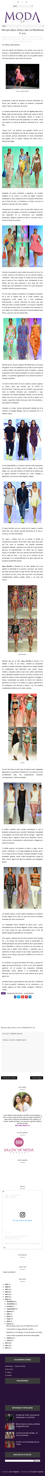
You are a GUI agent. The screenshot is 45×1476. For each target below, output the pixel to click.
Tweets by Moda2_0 (9, 1272)
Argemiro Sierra (6, 39)
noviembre (11, 1304)
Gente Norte (9, 1369)
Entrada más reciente (9, 1078)
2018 (7, 1292)
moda (42, 39)
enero (9, 1340)
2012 (7, 1348)
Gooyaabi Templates (36, 1472)
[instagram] (18, 2)
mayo (9, 1319)
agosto (9, 1311)
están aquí (31, 542)
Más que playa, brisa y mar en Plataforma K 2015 (18, 1027)
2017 (7, 1294)
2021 (7, 1284)
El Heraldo (8, 1375)
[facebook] (22, 2)
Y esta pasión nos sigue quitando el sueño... (20, 1329)
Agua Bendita (38, 37)
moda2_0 (16, 1243)
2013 (7, 1345)
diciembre (11, 1301)
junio (9, 1316)
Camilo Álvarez (26, 39)
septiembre (11, 1309)
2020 (7, 1287)
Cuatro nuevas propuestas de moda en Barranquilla (22, 1335)
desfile (33, 39)
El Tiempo (8, 1372)
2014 (7, 1343)
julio (8, 1314)
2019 (7, 1289)
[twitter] (26, 2)
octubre (10, 1306)
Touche (30, 41)
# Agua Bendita (28, 993)
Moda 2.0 (8, 1243)
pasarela (15, 41)
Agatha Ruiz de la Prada (26, 37)
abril (8, 1321)
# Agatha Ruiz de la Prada (14, 993)
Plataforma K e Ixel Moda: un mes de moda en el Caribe (24, 1332)
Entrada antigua (37, 1078)
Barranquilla (16, 39)
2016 (7, 1297)
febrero (10, 1338)
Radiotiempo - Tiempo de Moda (15, 1366)
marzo (9, 1324)
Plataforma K (23, 41)
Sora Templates (14, 1472)
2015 (7, 1299)
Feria (37, 39)
